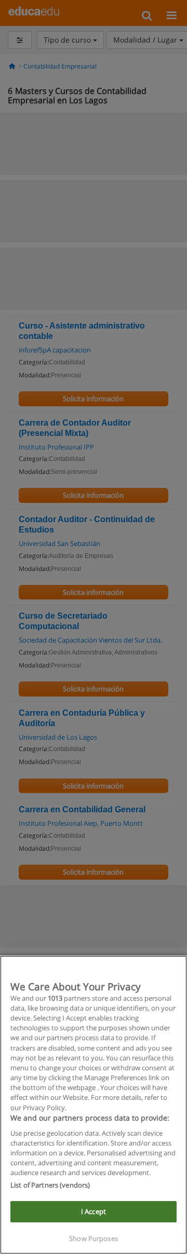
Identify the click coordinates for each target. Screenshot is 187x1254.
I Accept (93, 1211)
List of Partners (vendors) (50, 1185)
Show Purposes (93, 1238)
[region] (93, 1105)
